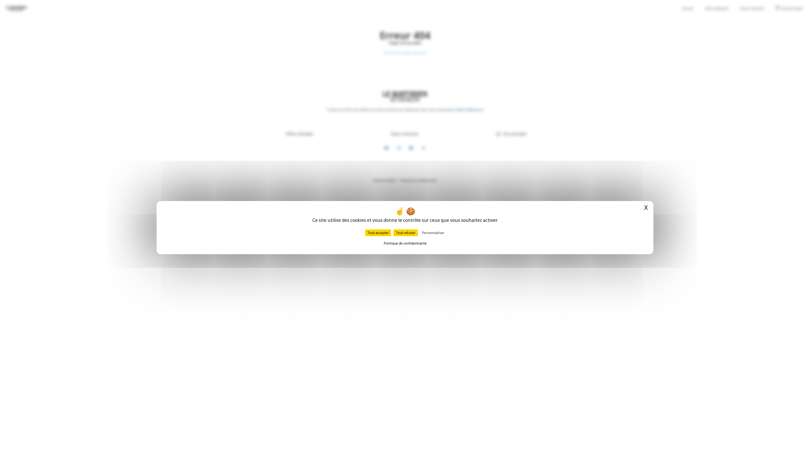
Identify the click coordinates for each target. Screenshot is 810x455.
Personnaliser (433, 232)
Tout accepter (378, 232)
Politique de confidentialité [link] (405, 243)
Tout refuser (406, 232)
